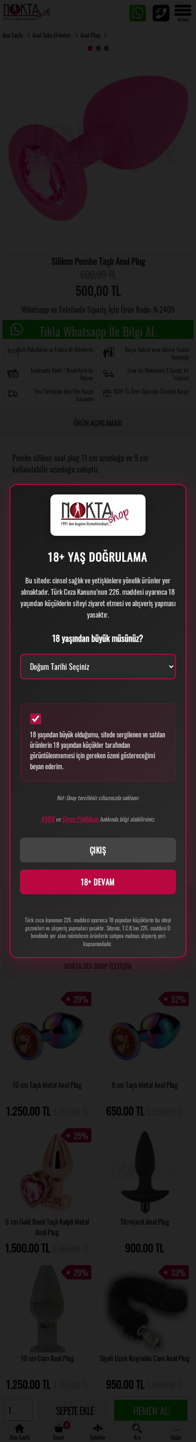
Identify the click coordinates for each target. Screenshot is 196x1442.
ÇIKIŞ (98, 850)
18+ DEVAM (98, 882)
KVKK (47, 818)
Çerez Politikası (80, 818)
